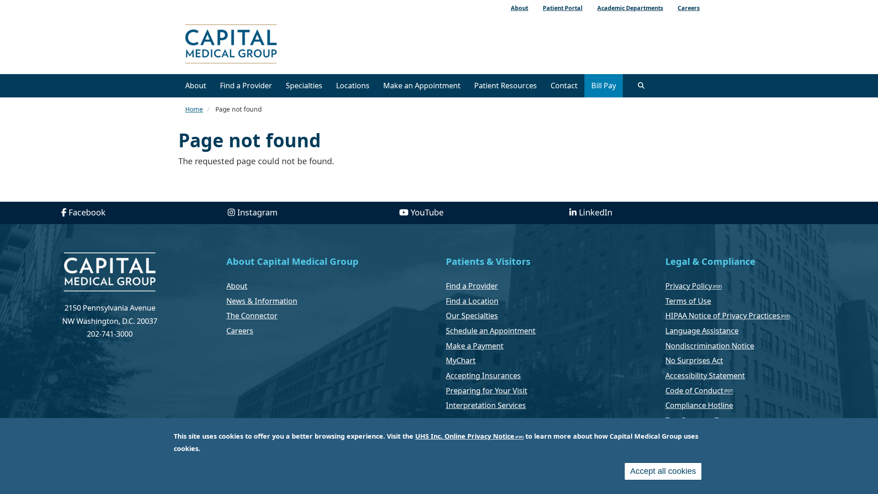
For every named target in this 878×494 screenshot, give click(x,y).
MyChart (461, 360)
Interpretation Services (486, 405)
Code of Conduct (694, 391)
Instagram (257, 212)
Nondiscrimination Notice (709, 346)
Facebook (87, 212)
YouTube (427, 212)
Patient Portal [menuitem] (563, 8)
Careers (239, 331)
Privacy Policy (688, 286)
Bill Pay (603, 86)
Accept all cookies (663, 471)
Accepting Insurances (483, 375)
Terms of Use (688, 301)
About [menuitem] (519, 8)
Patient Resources (505, 86)
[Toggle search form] (641, 85)
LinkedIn (595, 212)
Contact (564, 86)
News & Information (261, 301)
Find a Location (472, 301)
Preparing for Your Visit (486, 391)
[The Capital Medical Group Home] (272, 45)
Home (194, 109)
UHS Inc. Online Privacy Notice (464, 436)
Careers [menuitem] (689, 8)
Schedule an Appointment (490, 331)
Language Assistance (702, 331)
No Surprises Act (694, 360)
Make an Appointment (421, 86)
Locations (352, 86)
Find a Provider (246, 86)
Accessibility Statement (705, 375)
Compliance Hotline (699, 405)
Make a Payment (474, 346)
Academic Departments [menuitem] (630, 8)
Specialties (304, 86)
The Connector (252, 316)
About (195, 86)
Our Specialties (472, 316)
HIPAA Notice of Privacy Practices (722, 316)
